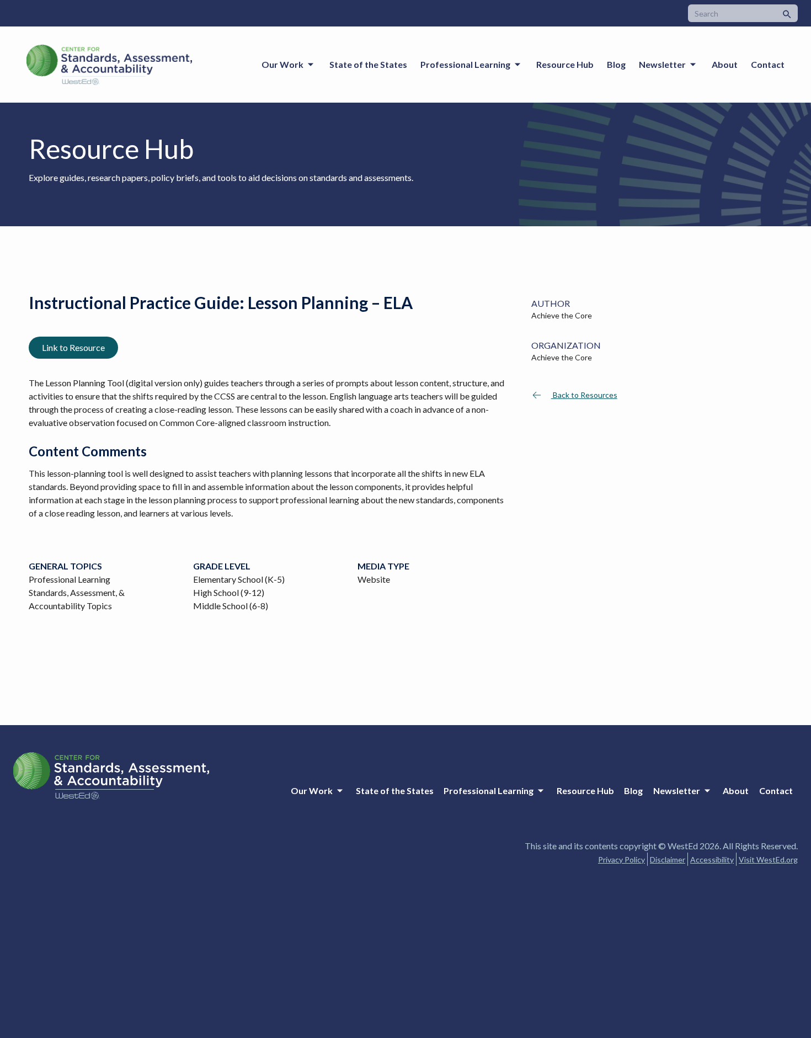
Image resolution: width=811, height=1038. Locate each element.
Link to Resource (73, 347)
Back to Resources (584, 395)
